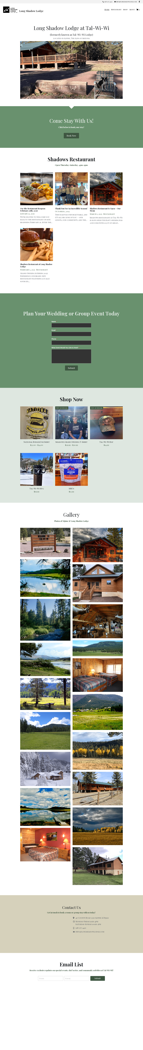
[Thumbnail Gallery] (45, 542)
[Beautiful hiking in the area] (45, 620)
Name (41, 978)
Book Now (71, 135)
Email (68, 978)
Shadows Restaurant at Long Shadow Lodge (36, 265)
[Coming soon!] (98, 545)
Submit (71, 368)
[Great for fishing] (45, 578)
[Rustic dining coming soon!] (98, 621)
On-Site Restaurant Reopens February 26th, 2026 (32, 209)
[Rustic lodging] (98, 675)
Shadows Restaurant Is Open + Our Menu (105, 209)
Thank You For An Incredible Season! (71, 208)
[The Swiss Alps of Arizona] (98, 648)
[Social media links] (139, 2)
